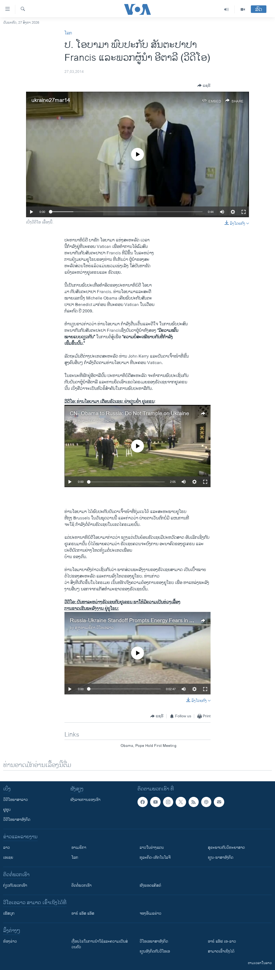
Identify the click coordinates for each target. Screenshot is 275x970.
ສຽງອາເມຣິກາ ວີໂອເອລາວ (94, 421)
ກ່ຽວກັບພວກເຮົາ (15, 885)
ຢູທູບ (7, 809)
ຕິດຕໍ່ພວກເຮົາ (81, 885)
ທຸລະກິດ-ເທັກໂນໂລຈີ (155, 857)
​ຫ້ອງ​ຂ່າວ (10, 941)
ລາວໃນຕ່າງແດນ (152, 847)
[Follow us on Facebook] (143, 802)
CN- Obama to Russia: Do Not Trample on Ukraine (129, 413)
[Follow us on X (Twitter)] (181, 802)
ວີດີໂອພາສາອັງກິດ (16, 819)
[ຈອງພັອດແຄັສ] (219, 802)
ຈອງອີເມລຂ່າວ (150, 913)
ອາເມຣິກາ (78, 847)
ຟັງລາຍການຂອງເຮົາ (85, 800)
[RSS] (194, 802)
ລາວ (6, 847)
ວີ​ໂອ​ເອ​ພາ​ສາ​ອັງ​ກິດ (154, 941)
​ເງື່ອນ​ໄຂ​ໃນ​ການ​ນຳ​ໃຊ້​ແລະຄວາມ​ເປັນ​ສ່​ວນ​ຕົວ (99, 944)
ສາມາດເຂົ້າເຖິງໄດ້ (221, 951)
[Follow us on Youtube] (155, 802)
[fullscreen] (243, 211)
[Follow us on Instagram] (168, 802)
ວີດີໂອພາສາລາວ (15, 800)
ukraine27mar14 (50, 100)
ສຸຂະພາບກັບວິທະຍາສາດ (226, 847)
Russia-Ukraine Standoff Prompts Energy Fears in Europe (138, 620)
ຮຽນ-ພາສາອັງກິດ (220, 857)
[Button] (204, 85)
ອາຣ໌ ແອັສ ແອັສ (82, 913)
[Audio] (226, 9)
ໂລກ (68, 33)
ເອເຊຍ (8, 857)
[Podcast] (206, 802)
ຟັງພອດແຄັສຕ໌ (150, 885)
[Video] (243, 9)
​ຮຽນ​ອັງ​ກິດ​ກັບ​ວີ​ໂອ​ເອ (155, 951)
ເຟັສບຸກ (9, 913)
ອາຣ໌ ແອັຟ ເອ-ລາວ (222, 941)
